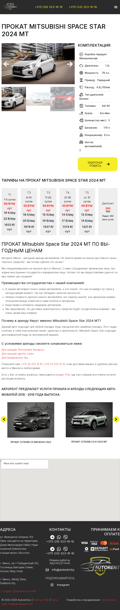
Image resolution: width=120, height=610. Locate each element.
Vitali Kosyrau (108, 599)
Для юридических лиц (15, 357)
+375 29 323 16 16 (31, 364)
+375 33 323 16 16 (54, 364)
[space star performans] (38, 63)
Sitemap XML (41, 599)
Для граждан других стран (18, 353)
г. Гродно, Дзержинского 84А (18, 591)
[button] (115, 7)
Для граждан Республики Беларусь (23, 349)
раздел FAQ (63, 374)
